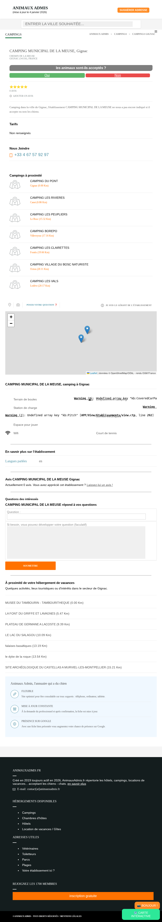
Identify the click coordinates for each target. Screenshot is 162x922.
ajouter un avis (23, 96)
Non (118, 75)
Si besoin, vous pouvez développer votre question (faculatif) (47, 524)
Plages (26, 865)
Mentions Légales (71, 916)
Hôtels (26, 823)
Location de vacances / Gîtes (41, 829)
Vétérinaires (30, 848)
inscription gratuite (83, 896)
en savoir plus (77, 783)
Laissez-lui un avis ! (100, 485)
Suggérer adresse (133, 10)
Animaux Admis (30, 7)
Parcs (26, 859)
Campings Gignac (143, 34)
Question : (14, 512)
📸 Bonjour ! (147, 905)
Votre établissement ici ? (38, 870)
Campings (120, 34)
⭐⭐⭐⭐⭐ (18, 86)
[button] (81, 338)
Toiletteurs (29, 854)
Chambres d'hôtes (34, 818)
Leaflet (93, 373)
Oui (47, 75)
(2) (83, 398)
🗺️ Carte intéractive (141, 914)
